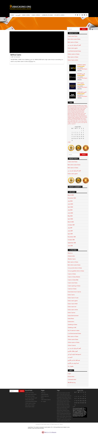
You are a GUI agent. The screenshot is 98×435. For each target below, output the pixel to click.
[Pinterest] (82, 15)
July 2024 (70, 201)
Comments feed (72, 379)
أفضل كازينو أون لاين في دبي (74, 45)
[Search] (86, 15)
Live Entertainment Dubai (74, 51)
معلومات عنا (70, 366)
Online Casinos (72, 345)
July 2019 (70, 228)
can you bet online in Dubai (82, 106)
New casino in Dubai (73, 57)
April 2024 (70, 207)
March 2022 (71, 222)
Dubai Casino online (73, 60)
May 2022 (70, 216)
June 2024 (70, 204)
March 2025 (71, 195)
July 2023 (70, 210)
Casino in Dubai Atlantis (72, 109)
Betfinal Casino (16, 55)
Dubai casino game (73, 48)
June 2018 (70, 245)
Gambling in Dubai (71, 117)
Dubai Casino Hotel (79, 114)
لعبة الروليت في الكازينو (71, 123)
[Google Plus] (79, 15)
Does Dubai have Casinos (79, 112)
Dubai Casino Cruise (82, 113)
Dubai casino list (72, 306)
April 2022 (70, 219)
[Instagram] (84, 15)
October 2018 (71, 239)
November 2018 (72, 236)
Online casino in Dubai (73, 54)
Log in (69, 373)
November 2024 (72, 198)
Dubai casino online (73, 309)
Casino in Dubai (83, 108)
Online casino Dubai (74, 119)
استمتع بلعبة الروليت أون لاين (74, 354)
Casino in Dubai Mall (81, 109)
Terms (61, 424)
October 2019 (71, 225)
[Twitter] (77, 15)
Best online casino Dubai (74, 39)
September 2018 (72, 242)
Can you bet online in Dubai (75, 268)
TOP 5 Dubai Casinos (46, 399)
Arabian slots (70, 105)
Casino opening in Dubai (79, 110)
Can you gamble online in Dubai (74, 108)
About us (70, 253)
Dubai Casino (75, 113)
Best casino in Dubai (73, 42)
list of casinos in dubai (73, 330)
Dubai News (71, 318)
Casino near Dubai (72, 36)
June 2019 (70, 231)
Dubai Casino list (45, 396)
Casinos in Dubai (71, 112)
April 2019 (70, 233)
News (42, 397)
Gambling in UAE (78, 117)
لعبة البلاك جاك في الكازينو (72, 122)
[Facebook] (75, 15)
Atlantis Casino (76, 105)
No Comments (17, 56)
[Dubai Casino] (20, 10)
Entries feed (71, 376)
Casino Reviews (44, 394)
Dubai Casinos (76, 115)
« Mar (69, 142)
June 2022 (70, 213)
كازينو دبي (78, 122)
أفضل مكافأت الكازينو (73, 121)
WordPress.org (71, 382)
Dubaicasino (70, 113)
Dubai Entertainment (83, 115)
